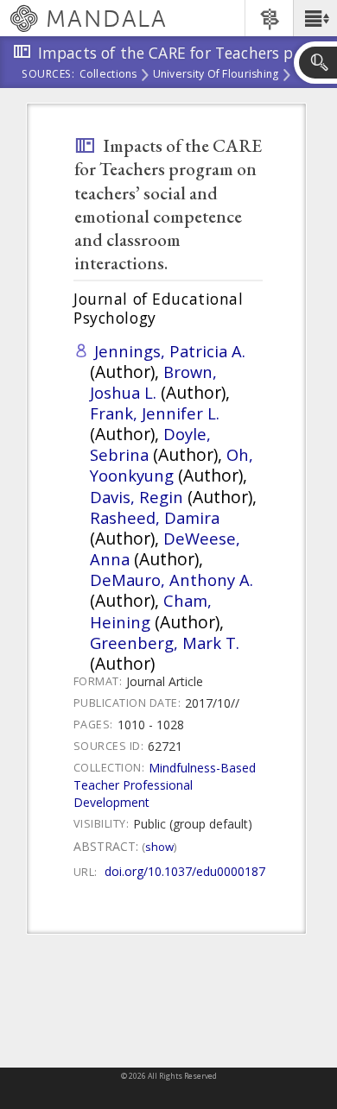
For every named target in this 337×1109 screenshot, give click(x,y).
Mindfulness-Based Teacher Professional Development (164, 784)
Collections (108, 75)
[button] (315, 18)
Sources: (48, 75)
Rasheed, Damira (154, 517)
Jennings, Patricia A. (169, 351)
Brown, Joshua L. (153, 382)
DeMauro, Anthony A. (171, 579)
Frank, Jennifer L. (154, 413)
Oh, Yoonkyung (171, 465)
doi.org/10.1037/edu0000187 (185, 871)
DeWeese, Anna (165, 548)
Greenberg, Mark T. (164, 642)
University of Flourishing (216, 75)
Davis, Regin (136, 496)
